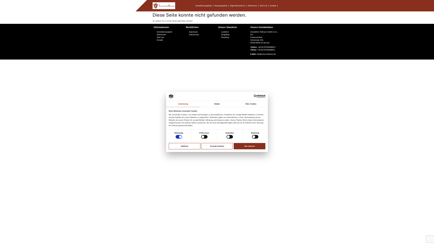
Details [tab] (217, 104)
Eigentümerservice (237, 6)
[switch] (204, 137)
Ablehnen (184, 146)
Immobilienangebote (203, 6)
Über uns (263, 6)
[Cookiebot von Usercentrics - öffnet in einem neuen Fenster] (255, 96)
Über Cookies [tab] (250, 104)
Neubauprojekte (221, 6)
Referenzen (252, 6)
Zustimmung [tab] (183, 104)
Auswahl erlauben (217, 146)
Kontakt (273, 6)
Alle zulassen (249, 146)
